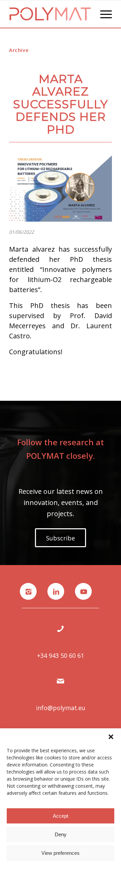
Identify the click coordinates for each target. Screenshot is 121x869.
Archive (19, 50)
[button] (111, 736)
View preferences (60, 853)
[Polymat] (50, 13)
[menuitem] (102, 13)
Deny (61, 834)
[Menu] (102, 13)
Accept (60, 816)
